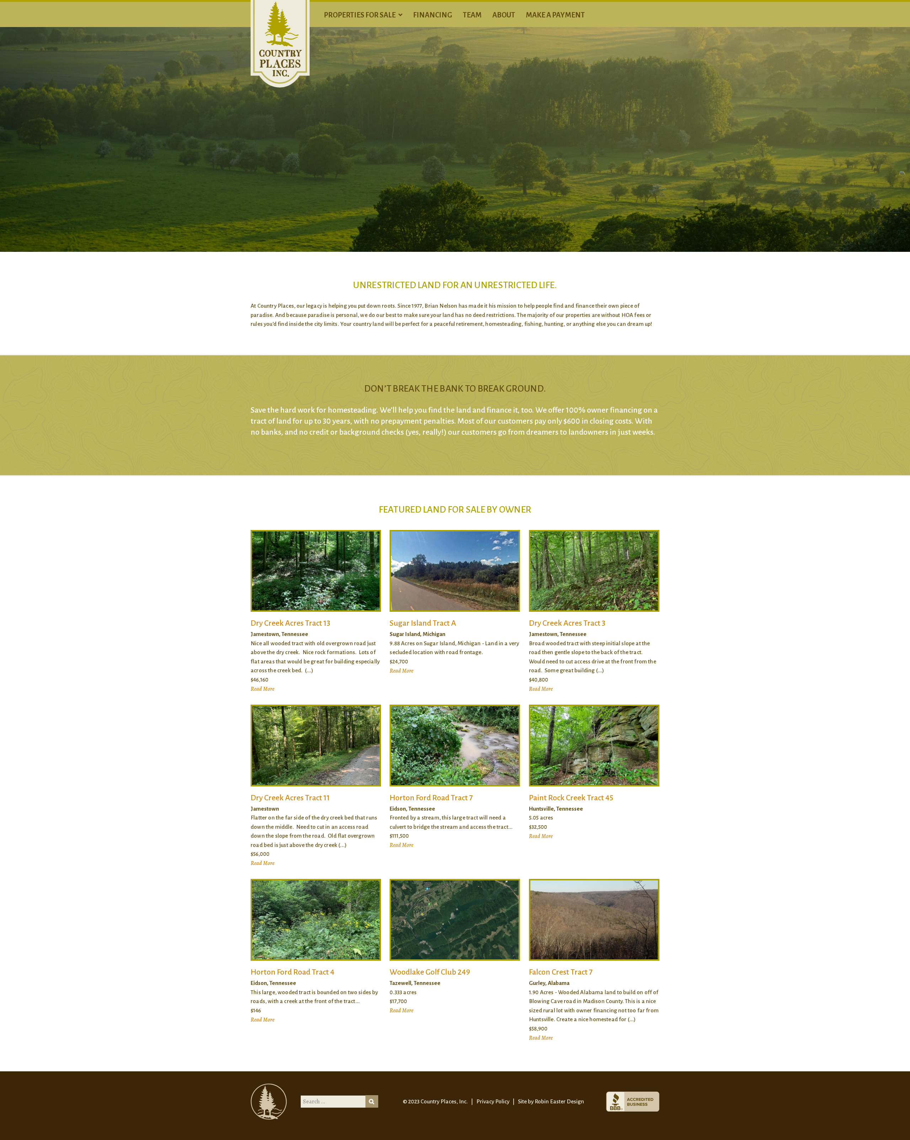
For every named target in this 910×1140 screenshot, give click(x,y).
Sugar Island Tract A (423, 623)
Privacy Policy (492, 1101)
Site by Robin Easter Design (551, 1101)
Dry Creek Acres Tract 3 (567, 623)
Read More (262, 689)
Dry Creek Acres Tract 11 (290, 798)
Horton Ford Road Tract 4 (292, 972)
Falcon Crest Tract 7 (561, 972)
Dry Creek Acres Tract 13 (290, 623)
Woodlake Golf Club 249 (430, 972)
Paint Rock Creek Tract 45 (571, 798)
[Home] (280, 43)
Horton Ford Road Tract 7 (431, 798)
